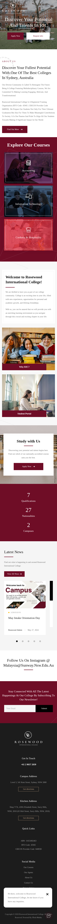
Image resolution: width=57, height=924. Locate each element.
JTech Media (37, 917)
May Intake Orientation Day (24, 617)
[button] (15, 36)
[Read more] (25, 583)
